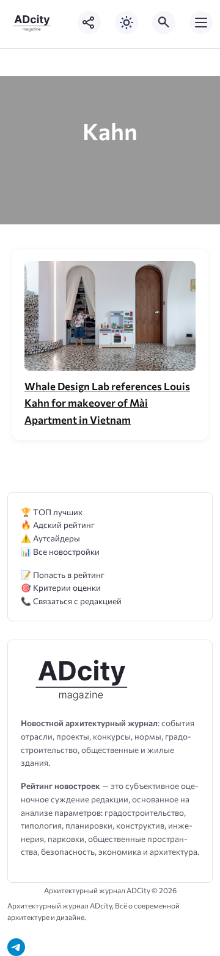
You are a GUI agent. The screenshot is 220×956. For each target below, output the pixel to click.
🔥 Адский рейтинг (58, 524)
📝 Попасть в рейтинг (63, 574)
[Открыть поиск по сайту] (163, 22)
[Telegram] (16, 947)
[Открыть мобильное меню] (201, 22)
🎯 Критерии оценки (61, 587)
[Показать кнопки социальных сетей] (89, 22)
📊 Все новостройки (60, 551)
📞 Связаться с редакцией (71, 601)
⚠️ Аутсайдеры (50, 538)
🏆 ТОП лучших (51, 512)
